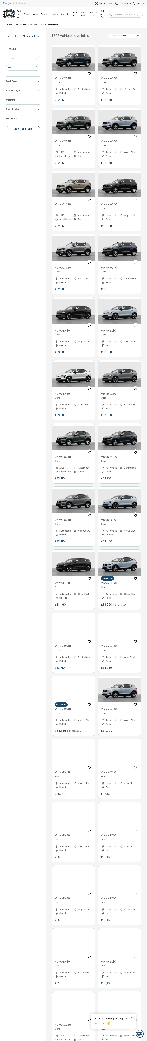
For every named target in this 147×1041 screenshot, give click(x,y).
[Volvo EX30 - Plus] (73, 753)
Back (9, 25)
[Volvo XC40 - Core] (73, 59)
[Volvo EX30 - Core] (73, 311)
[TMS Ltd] (9, 14)
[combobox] (23, 49)
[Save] (89, 74)
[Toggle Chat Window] (140, 1033)
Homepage (33, 25)
